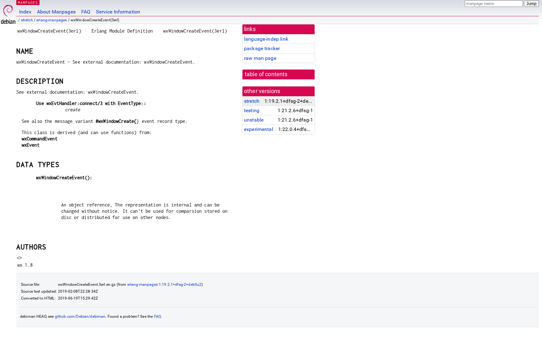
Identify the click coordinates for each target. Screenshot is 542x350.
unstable (253, 120)
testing (251, 110)
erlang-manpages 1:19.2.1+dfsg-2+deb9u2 (164, 284)
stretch (27, 20)
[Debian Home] (8, 12)
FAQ (85, 12)
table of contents (266, 74)
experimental (258, 129)
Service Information (118, 12)
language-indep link (266, 39)
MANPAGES (28, 2)
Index (25, 12)
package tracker (262, 48)
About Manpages (56, 12)
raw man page (260, 58)
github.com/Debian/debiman (80, 316)
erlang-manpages (51, 20)
